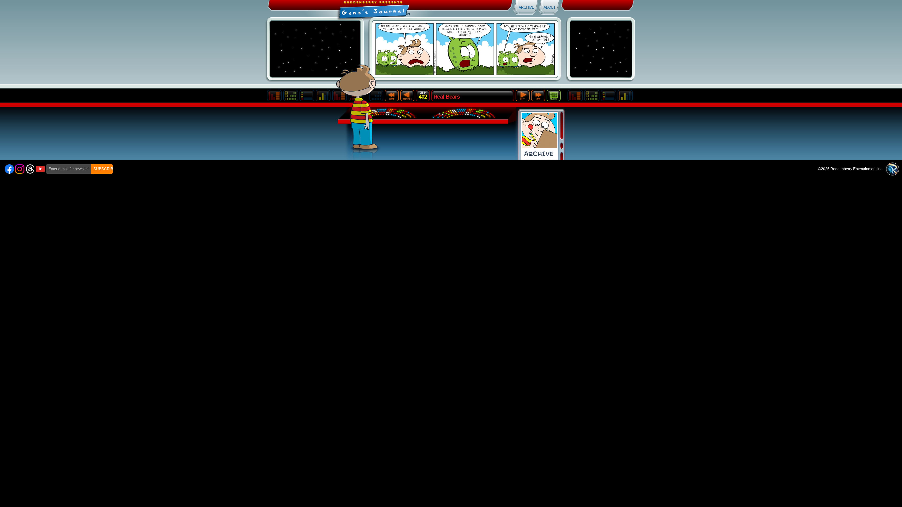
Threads (30, 169)
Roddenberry (893, 169)
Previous (407, 95)
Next (522, 95)
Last (538, 95)
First (392, 95)
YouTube (40, 169)
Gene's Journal (225, 9)
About (550, 7)
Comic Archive (539, 136)
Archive (526, 7)
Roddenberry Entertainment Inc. (856, 169)
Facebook (9, 169)
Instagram (19, 169)
